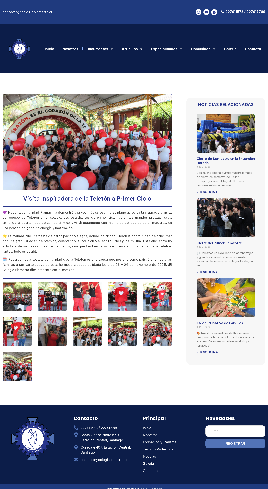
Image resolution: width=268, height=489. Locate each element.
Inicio (49, 49)
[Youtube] (206, 12)
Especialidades (164, 49)
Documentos (97, 49)
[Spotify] (214, 12)
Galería (230, 49)
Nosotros (70, 49)
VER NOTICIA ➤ (207, 192)
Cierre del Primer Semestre (219, 243)
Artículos (130, 49)
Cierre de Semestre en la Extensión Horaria (226, 160)
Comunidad (201, 49)
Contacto (253, 49)
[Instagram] (198, 12)
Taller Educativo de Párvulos (220, 323)
